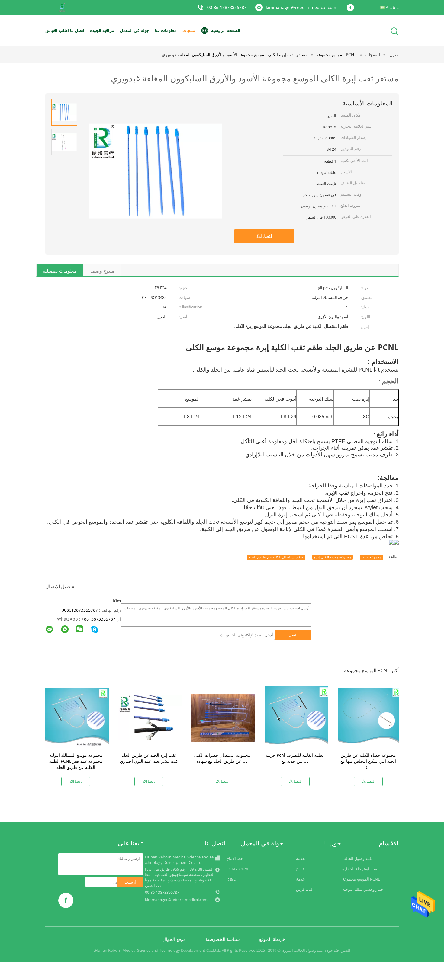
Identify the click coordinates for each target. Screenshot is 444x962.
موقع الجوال (174, 939)
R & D (231, 879)
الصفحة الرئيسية (225, 30)
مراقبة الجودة (102, 30)
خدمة (300, 879)
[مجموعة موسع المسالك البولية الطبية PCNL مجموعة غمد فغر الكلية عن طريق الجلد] (77, 717)
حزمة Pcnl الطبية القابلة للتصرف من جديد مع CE (295, 758)
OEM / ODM (237, 868)
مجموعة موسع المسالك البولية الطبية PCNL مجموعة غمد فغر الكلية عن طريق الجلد (76, 761)
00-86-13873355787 (226, 8)
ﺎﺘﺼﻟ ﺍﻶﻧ (264, 236)
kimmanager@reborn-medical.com (301, 7)
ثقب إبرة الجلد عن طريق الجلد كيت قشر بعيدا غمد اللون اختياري (149, 758)
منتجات (188, 30)
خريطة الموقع (272, 939)
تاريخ (300, 868)
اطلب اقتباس (57, 30)
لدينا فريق (304, 889)
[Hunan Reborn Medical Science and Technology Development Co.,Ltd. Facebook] (352, 7)
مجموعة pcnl (371, 557)
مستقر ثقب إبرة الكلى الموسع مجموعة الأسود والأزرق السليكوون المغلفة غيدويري (235, 54)
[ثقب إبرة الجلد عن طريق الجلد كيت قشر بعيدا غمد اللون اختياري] (150, 717)
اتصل (293, 635)
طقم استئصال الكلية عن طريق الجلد (276, 557)
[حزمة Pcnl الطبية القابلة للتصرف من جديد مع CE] (296, 717)
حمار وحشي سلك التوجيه (362, 889)
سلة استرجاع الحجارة (359, 868)
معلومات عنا (166, 30)
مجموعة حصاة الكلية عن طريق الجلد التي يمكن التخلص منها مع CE (368, 761)
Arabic (392, 7)
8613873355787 (99, 619)
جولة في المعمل (134, 30)
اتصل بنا (77, 30)
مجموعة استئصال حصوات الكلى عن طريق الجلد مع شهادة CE (222, 758)
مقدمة (301, 858)
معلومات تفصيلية (60, 270)
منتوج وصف (102, 270)
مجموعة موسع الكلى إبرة (332, 557)
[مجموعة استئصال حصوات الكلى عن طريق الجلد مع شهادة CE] (223, 717)
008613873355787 (80, 610)
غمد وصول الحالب (357, 858)
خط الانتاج (235, 858)
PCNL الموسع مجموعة (361, 879)
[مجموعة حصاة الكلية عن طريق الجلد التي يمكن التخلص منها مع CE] (369, 717)
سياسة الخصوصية (222, 939)
